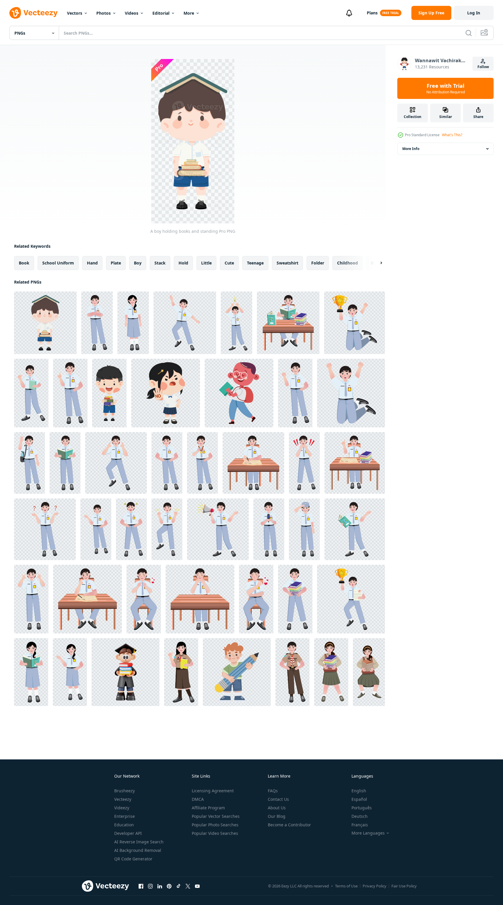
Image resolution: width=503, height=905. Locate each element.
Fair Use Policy (404, 886)
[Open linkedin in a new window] (159, 886)
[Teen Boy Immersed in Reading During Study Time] (354, 529)
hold (183, 263)
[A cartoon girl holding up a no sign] (165, 393)
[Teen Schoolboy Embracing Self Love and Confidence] (256, 599)
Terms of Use (346, 886)
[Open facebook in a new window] (141, 886)
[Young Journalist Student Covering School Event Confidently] (268, 529)
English (358, 790)
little (206, 263)
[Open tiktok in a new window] (178, 886)
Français (359, 825)
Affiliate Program (208, 807)
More (189, 13)
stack (160, 263)
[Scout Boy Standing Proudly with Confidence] (292, 672)
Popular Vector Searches (216, 816)
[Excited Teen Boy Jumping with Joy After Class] (351, 393)
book (24, 263)
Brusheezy (124, 790)
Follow (483, 66)
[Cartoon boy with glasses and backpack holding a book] (239, 393)
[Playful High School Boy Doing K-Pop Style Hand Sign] (116, 463)
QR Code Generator (133, 859)
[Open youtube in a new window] (197, 886)
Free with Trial (445, 88)
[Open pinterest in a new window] (169, 886)
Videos (131, 13)
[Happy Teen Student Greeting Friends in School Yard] (29, 463)
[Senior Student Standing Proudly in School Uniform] (133, 322)
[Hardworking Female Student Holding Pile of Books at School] (331, 672)
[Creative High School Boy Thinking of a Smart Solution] (236, 322)
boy (138, 263)
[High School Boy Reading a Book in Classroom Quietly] (288, 322)
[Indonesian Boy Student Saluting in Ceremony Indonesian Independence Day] (304, 529)
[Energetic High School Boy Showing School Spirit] (167, 529)
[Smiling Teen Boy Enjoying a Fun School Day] (185, 322)
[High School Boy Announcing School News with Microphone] (218, 529)
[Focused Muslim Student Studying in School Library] (65, 463)
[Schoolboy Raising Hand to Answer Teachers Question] (354, 463)
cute (229, 263)
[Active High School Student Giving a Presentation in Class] (70, 672)
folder (317, 263)
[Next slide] (376, 263)
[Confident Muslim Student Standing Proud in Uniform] (97, 322)
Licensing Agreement (213, 790)
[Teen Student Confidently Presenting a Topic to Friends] (31, 393)
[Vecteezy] (33, 13)
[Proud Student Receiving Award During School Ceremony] (351, 599)
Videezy (121, 807)
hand (92, 263)
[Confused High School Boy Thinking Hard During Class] (45, 529)
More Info (410, 148)
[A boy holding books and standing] (45, 322)
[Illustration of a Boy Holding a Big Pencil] (237, 672)
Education (124, 825)
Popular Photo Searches (215, 825)
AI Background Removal (137, 850)
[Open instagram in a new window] (150, 886)
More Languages (368, 833)
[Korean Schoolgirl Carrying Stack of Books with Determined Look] (369, 672)
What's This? (452, 134)
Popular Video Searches (215, 833)
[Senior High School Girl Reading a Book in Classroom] (31, 672)
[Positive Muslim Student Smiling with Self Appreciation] (144, 599)
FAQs (273, 790)
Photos (103, 13)
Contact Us (278, 799)
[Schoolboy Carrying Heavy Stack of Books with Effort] (295, 599)
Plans (372, 13)
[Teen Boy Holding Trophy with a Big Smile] (354, 322)
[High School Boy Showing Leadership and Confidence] (167, 463)
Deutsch (359, 816)
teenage (255, 263)
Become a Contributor (289, 825)
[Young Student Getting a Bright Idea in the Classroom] (70, 393)
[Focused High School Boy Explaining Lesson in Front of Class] (95, 529)
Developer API (128, 833)
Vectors (74, 13)
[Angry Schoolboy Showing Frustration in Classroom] (131, 529)
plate (116, 263)
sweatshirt (287, 263)
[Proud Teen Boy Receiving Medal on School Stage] (202, 463)
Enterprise (124, 816)
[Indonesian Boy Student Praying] (200, 599)
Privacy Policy (374, 886)
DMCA (198, 799)
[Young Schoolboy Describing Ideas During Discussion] (295, 393)
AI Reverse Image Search (139, 842)
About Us (277, 807)
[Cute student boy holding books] (109, 393)
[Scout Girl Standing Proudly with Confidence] (181, 672)
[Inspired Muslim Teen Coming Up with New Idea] (31, 599)
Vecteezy (122, 799)
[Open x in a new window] (188, 886)
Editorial (160, 13)
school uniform (58, 263)
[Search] (468, 32)
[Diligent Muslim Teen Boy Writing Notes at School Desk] (253, 463)
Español (359, 799)
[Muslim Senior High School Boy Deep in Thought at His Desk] (87, 599)
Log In (473, 13)
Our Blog (276, 816)
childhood (347, 263)
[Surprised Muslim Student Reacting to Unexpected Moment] (304, 463)
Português (361, 807)
